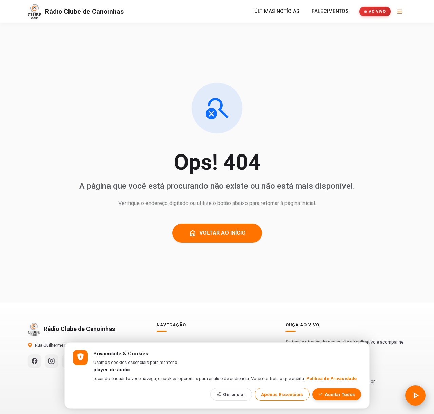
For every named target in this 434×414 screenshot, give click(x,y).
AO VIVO (377, 11)
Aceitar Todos (340, 394)
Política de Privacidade (331, 378)
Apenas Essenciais (282, 394)
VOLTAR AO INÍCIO (217, 233)
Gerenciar (234, 394)
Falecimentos (330, 11)
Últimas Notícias (277, 11)
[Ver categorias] (399, 11)
